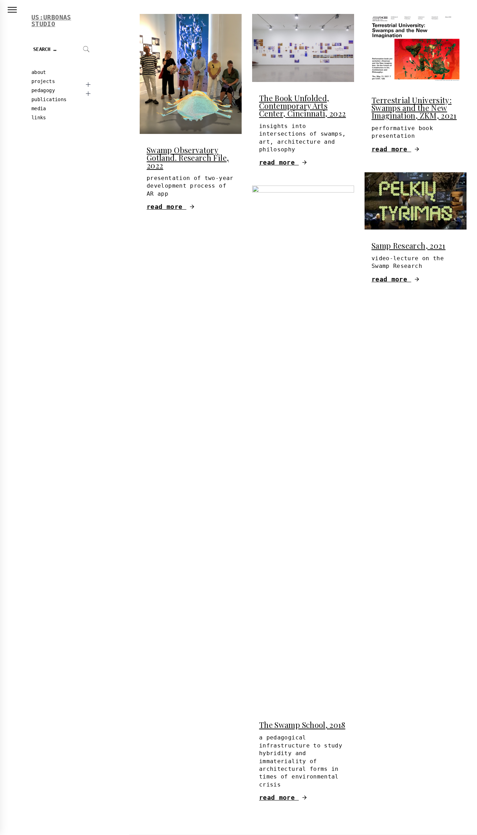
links (38, 117)
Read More (166, 206)
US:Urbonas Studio (51, 21)
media (38, 108)
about (38, 72)
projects (43, 81)
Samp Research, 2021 (409, 245)
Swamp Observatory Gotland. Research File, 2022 (188, 158)
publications (48, 99)
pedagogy (43, 90)
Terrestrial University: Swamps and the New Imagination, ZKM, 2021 (414, 108)
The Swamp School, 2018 (302, 725)
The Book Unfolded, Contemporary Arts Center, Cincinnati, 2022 (302, 106)
